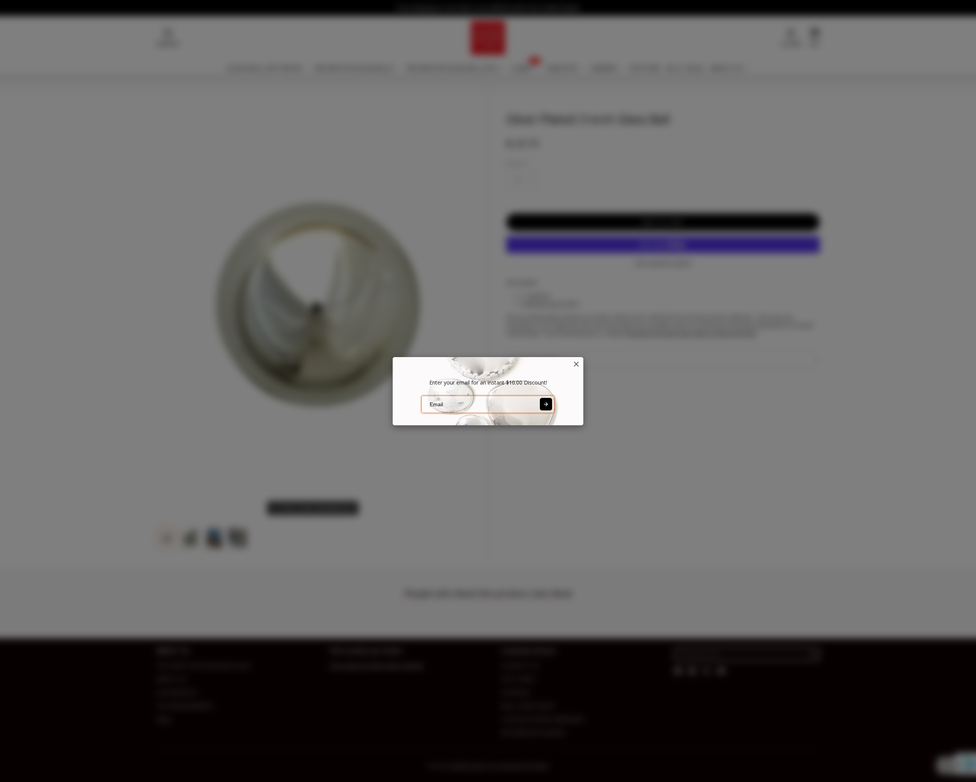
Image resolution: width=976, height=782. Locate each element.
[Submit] (546, 404)
